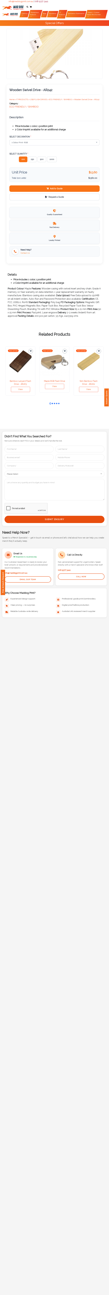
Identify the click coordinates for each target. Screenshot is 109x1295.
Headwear (53, 13)
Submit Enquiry (54, 519)
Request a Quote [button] (56, 197)
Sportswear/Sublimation (76, 13)
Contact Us (25, 253)
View (20, 389)
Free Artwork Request (3, 582)
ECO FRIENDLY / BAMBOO (24, 106)
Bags (45, 13)
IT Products (62, 13)
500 (42, 159)
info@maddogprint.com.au (21, 1)
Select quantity (18, 154)
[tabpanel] (20, 371)
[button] (27, 7)
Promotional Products (34, 13)
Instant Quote (106, 397)
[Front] (12, 7)
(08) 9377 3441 (41, 1)
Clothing (24, 13)
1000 (52, 159)
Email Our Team (28, 579)
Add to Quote (56, 188)
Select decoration (20, 137)
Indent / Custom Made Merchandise (94, 13)
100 (23, 159)
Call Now (81, 577)
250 (32, 159)
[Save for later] (30, 351)
